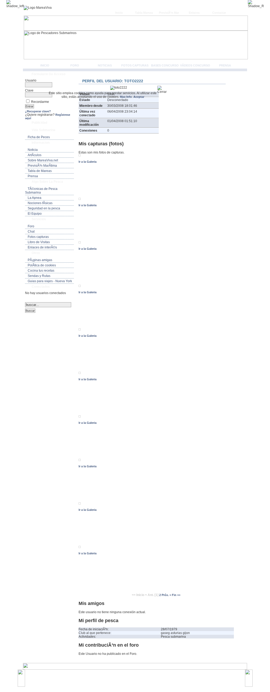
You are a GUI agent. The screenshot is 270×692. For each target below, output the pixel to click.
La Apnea (34, 198)
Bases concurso (165, 65)
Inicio (119, 12)
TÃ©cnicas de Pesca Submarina (41, 190)
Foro (74, 65)
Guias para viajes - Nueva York (50, 281)
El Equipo (35, 213)
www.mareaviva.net (136, 675)
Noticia (33, 150)
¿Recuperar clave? (38, 111)
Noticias (105, 65)
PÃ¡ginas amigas (40, 260)
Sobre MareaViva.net (43, 160)
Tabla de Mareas (40, 171)
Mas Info (126, 96)
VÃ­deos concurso (195, 65)
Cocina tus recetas (41, 270)
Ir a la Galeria (88, 161)
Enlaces (194, 12)
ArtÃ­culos (34, 155)
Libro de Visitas (39, 242)
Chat (31, 231)
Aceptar (138, 96)
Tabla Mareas (144, 12)
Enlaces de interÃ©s (42, 247)
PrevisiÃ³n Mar (169, 12)
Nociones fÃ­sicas (40, 203)
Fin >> (176, 595)
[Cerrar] (164, 90)
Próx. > (166, 595)
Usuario (30, 80)
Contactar (219, 12)
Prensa (225, 65)
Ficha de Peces (39, 137)
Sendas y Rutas (39, 276)
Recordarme (40, 102)
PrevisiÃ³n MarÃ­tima (42, 165)
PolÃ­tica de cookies (42, 265)
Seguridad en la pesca (44, 208)
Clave (29, 90)
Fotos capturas (134, 65)
